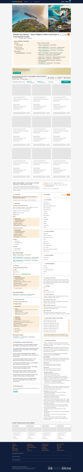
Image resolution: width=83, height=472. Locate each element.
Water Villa (40, 48)
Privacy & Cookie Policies (31, 447)
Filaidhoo (28, 6)
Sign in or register (17, 72)
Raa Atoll (23, 6)
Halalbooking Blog (45, 444)
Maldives (18, 6)
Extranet (58, 448)
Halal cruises (59, 447)
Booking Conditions (30, 445)
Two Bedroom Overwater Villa (44, 51)
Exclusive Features (60, 450)
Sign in (62, 1)
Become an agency (45, 450)
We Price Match (15, 448)
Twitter (63, 468)
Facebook (65, 468)
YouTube (67, 468)
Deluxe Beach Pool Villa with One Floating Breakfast (52, 48)
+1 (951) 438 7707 (57, 468)
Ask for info (16, 391)
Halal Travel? (14, 445)
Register (67, 1)
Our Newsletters (45, 445)
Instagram (70, 468)
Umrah (13, 447)
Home (14, 6)
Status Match (29, 444)
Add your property (60, 444)
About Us (14, 444)
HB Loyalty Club (37, 1)
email (49, 468)
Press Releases (44, 448)
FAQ (28, 448)
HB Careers (59, 445)
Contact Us (29, 450)
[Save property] (14, 30)
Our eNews (44, 447)
